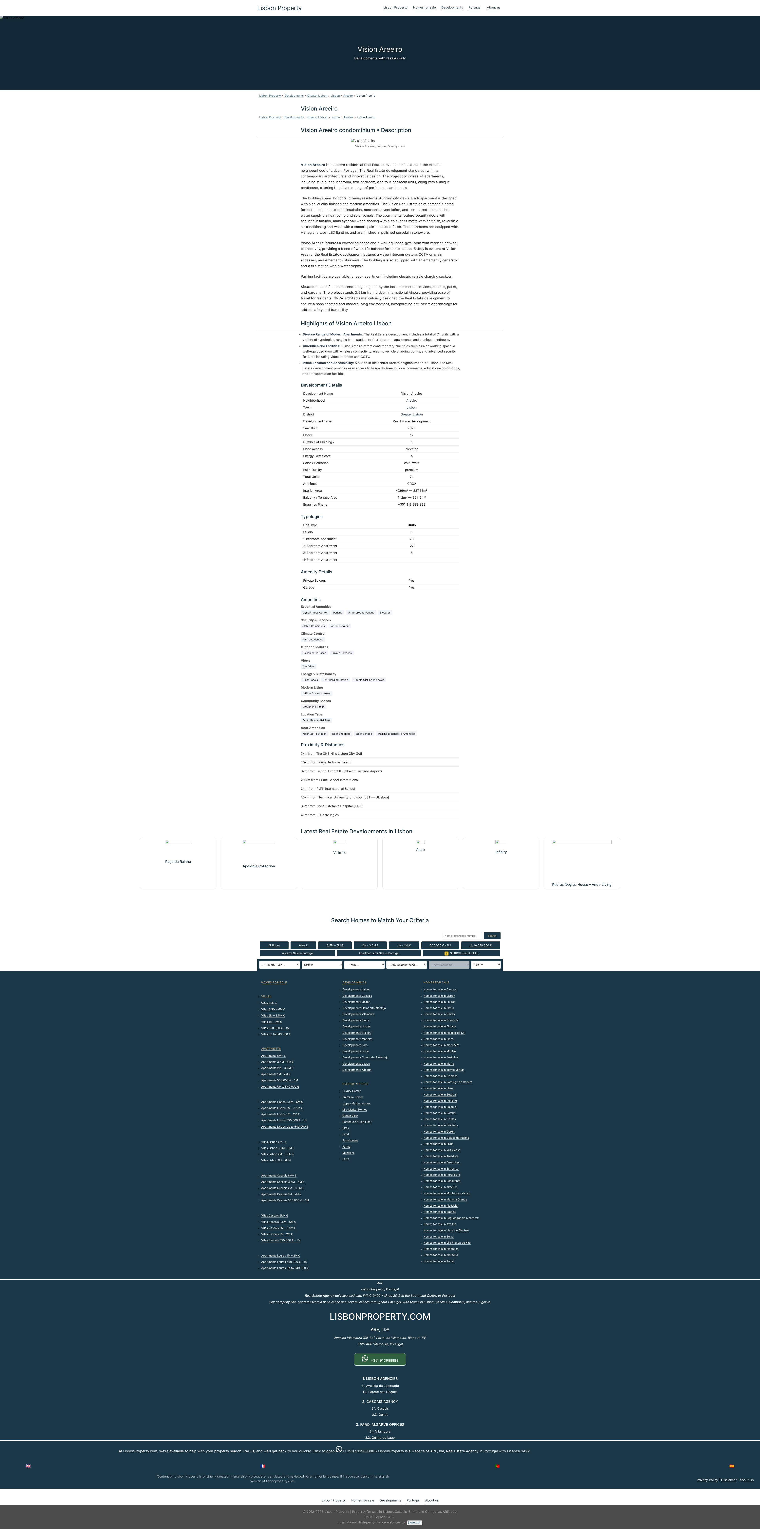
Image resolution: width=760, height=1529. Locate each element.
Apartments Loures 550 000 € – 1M (284, 1261)
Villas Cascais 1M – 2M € (277, 1234)
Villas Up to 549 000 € (276, 1034)
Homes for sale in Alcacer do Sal (444, 1032)
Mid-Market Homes (354, 1109)
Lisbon (335, 95)
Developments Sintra (355, 1020)
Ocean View (350, 1115)
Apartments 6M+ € (273, 1055)
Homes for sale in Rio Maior (441, 1205)
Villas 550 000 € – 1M (275, 1028)
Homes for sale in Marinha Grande (445, 1199)
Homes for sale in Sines (438, 1038)
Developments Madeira (357, 1038)
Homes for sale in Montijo (440, 1051)
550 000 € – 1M (440, 945)
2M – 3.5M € (370, 945)
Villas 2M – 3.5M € (273, 1015)
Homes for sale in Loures (439, 1001)
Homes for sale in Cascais (440, 989)
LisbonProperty (372, 1289)
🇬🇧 (28, 1466)
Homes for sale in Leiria (438, 1143)
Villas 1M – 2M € (271, 1021)
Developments (452, 7)
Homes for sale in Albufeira (441, 1255)
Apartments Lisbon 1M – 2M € (280, 1114)
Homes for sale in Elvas (438, 1088)
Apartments (271, 1048)
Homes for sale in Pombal (440, 1113)
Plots (345, 1128)
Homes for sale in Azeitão (440, 1224)
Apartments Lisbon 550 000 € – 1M (284, 1120)
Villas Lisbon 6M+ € (273, 1141)
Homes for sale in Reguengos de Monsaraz (451, 1217)
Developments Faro (355, 1045)
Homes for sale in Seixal (439, 1236)
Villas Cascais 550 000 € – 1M (280, 1240)
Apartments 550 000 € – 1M (279, 1080)
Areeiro (348, 95)
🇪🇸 (731, 1466)
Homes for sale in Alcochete (441, 1045)
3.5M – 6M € (335, 945)
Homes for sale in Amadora (441, 1156)
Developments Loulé (355, 1051)
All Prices (274, 945)
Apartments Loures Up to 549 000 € (285, 1268)
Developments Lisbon (356, 989)
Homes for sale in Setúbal (440, 1094)
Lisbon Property (279, 7)
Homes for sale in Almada (440, 1026)
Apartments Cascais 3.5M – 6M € (282, 1181)
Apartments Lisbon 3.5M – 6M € (282, 1101)
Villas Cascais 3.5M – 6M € (278, 1221)
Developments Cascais (357, 995)
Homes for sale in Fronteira (441, 1125)
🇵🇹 (497, 1466)
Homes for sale (424, 7)
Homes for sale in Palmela (440, 1106)
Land (345, 1134)
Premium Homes (352, 1097)
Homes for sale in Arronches (442, 1162)
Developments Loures (356, 1026)
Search (492, 935)
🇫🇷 (262, 1466)
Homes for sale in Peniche (440, 1100)
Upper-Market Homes (356, 1103)
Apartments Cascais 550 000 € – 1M (285, 1200)
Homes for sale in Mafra (439, 1063)
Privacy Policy (707, 1480)
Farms (346, 1146)
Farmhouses (350, 1140)
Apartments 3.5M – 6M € (277, 1061)
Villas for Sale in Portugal (297, 953)
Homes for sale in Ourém (439, 1131)
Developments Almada (356, 1069)
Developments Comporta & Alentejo (365, 1057)
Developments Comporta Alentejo (364, 1008)
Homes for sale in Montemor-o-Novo (447, 1193)
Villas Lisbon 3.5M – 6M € (277, 1148)
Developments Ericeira (356, 1032)
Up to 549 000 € (481, 945)
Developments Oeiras (356, 1001)
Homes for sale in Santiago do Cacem (448, 1082)
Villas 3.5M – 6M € (273, 1009)
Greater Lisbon (317, 95)
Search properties (464, 953)
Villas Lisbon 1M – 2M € (276, 1160)
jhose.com (414, 1522)
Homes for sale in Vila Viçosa (442, 1150)
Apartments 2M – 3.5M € (277, 1068)
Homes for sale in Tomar (439, 1261)
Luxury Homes (351, 1091)
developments (354, 982)
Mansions (348, 1152)
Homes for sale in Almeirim (440, 1187)
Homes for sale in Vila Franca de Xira (447, 1242)
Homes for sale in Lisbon (439, 995)
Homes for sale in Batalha (440, 1211)
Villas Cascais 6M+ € (274, 1215)
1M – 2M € (404, 945)
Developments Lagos (356, 1063)
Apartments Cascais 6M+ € (278, 1175)
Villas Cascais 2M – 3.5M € (278, 1228)
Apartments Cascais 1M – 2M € (281, 1194)
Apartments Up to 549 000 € (280, 1086)
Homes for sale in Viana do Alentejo (446, 1230)
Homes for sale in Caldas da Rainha (446, 1137)
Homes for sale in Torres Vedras (444, 1069)
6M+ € (303, 945)
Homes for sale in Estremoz (441, 1168)
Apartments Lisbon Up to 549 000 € (284, 1126)
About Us (747, 1480)
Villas (266, 996)
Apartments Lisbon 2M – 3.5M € (282, 1108)
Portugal (474, 7)
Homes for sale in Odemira (441, 1075)
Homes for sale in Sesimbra (441, 1057)
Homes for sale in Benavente (442, 1180)
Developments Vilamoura (358, 1014)
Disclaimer (729, 1480)
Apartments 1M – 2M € (275, 1074)
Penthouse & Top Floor (356, 1121)
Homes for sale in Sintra (439, 1008)
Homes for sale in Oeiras (439, 1014)
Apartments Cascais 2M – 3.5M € (282, 1188)
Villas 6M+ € (269, 1003)
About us (493, 7)
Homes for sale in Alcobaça (441, 1248)
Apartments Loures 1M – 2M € (280, 1255)
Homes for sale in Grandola (441, 1020)
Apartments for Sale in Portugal (379, 953)
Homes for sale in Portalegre (442, 1174)
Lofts (345, 1158)
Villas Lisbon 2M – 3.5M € (277, 1154)
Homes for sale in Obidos (440, 1119)
